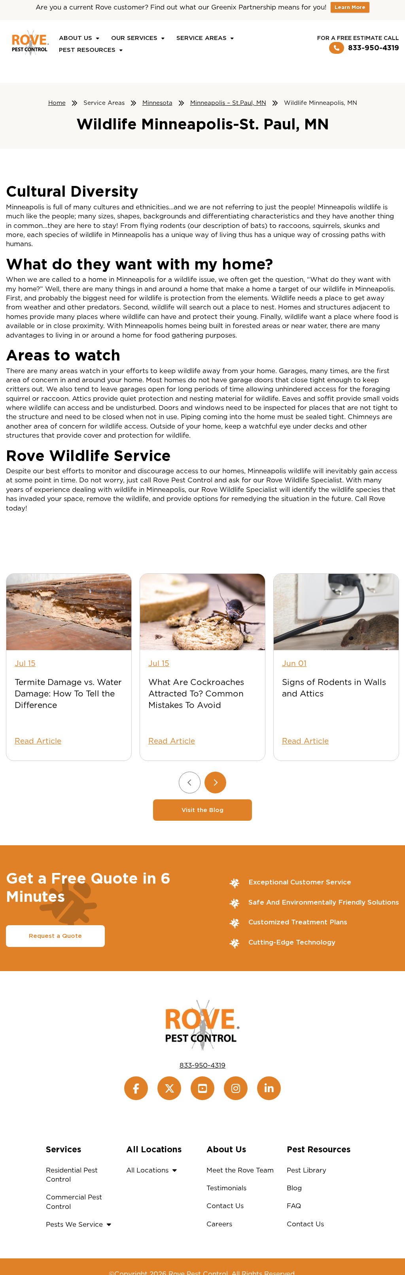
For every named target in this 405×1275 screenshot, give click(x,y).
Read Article (38, 741)
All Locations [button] (147, 1170)
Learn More (350, 7)
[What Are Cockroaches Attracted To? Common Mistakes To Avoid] (202, 612)
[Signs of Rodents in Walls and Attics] (336, 612)
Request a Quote (55, 935)
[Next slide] (215, 782)
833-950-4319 (373, 48)
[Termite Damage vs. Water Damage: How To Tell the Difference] (68, 612)
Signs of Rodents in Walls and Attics (334, 687)
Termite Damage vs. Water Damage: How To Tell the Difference (68, 693)
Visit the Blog (202, 810)
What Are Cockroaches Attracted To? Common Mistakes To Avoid (196, 693)
